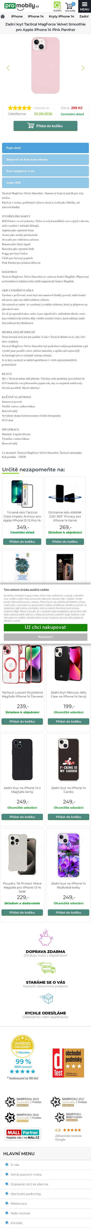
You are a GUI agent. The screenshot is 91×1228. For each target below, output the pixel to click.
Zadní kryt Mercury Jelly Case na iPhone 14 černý (68, 694)
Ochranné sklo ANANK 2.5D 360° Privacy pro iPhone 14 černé (64, 516)
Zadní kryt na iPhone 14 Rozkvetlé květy (68, 885)
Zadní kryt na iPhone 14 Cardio (68, 790)
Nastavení (45, 636)
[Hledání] (57, 6)
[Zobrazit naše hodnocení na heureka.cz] (23, 1079)
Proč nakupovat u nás (20, 171)
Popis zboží (13, 148)
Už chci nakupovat (45, 627)
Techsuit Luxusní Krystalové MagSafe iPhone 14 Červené (22, 694)
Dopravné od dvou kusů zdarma (27, 159)
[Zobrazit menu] (84, 6)
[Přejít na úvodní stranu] (21, 6)
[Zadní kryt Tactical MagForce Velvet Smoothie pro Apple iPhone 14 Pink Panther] (45, 66)
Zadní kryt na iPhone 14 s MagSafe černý (22, 790)
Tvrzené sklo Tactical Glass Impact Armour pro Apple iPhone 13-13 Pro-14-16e (22, 518)
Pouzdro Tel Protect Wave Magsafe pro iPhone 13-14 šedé (22, 887)
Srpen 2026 (13, 182)
